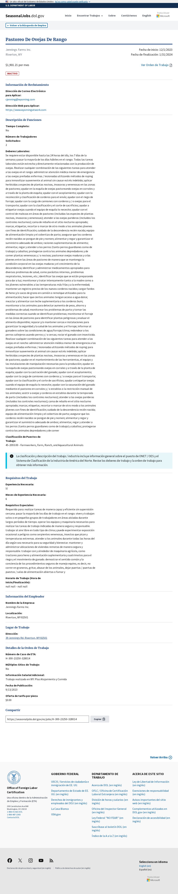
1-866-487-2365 (14, 814)
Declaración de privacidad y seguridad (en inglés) (29, 868)
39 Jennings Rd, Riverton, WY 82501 (26, 638)
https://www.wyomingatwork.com (26, 110)
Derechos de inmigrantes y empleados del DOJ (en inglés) (69, 801)
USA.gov (56, 814)
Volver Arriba (159, 757)
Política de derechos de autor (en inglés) (72, 868)
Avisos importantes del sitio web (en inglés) (149, 801)
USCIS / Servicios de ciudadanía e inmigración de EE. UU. (70, 783)
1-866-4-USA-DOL (15, 811)
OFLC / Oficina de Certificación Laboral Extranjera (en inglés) (110, 792)
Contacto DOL (13, 817)
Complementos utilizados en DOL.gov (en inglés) (149, 810)
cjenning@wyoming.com (20, 99)
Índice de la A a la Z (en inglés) (109, 836)
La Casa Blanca (60, 808)
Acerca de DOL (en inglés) (107, 785)
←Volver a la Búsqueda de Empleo (26, 25)
